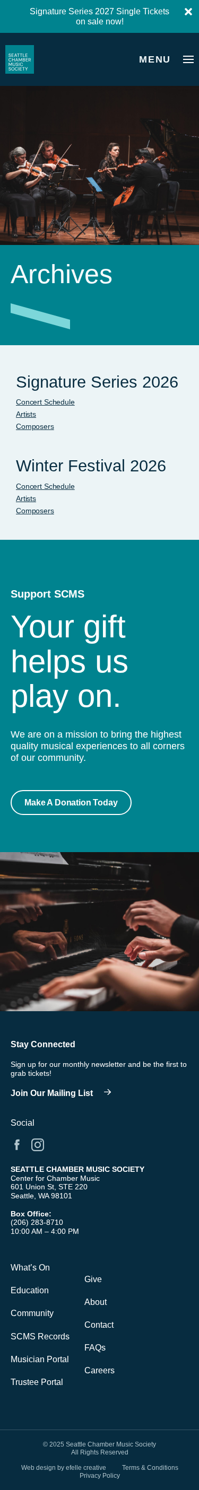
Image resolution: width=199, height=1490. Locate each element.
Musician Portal (40, 1359)
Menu (155, 59)
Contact (99, 1324)
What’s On (30, 1267)
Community (32, 1313)
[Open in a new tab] (17, 1144)
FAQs (95, 1347)
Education (30, 1290)
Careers (99, 1370)
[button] (71, 802)
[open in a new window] (64, 1093)
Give (93, 1279)
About (95, 1302)
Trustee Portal (37, 1382)
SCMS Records (40, 1336)
